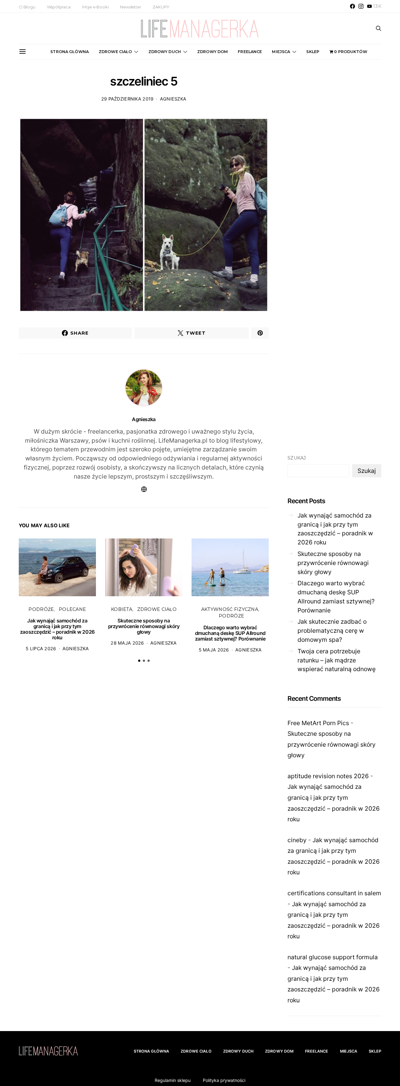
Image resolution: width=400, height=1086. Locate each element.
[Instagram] (360, 6)
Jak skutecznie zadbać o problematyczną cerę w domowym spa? (332, 630)
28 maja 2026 (127, 643)
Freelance (250, 51)
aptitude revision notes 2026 (328, 776)
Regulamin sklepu (173, 1080)
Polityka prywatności (224, 1080)
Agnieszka (173, 98)
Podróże (41, 609)
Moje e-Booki (95, 6)
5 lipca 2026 (41, 648)
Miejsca (281, 51)
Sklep (312, 51)
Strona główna (69, 51)
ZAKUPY (160, 6)
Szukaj (297, 458)
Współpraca (59, 6)
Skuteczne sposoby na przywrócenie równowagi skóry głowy (144, 626)
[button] (139, 660)
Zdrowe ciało (115, 51)
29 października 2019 (127, 98)
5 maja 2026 (214, 649)
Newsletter (130, 6)
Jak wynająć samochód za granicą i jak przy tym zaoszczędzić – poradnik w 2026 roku (57, 629)
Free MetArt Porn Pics (318, 723)
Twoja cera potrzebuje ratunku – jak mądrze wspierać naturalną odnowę (337, 660)
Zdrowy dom (212, 51)
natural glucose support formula (333, 957)
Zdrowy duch (164, 51)
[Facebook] (352, 6)
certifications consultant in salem (334, 893)
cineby (297, 840)
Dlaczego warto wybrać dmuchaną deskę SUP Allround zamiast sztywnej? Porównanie (230, 633)
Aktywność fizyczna (229, 609)
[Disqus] (144, 764)
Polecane (72, 609)
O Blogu (27, 6)
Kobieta (121, 609)
